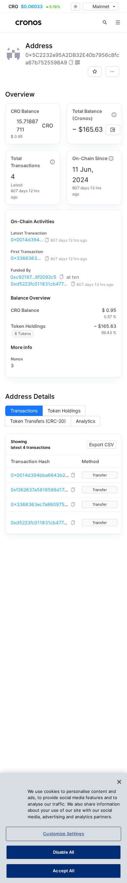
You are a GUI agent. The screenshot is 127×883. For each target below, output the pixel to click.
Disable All (63, 852)
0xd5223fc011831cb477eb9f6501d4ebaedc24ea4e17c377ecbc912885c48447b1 (40, 284)
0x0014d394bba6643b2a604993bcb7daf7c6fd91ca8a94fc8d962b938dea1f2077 (27, 240)
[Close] (119, 782)
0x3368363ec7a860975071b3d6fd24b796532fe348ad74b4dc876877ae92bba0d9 (27, 258)
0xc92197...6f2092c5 (33, 277)
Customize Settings (63, 833)
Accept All (63, 870)
